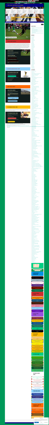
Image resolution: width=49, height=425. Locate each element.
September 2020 (33, 55)
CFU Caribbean (33, 95)
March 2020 (33, 59)
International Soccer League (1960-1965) (35, 163)
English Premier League (34, 128)
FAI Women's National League (34, 134)
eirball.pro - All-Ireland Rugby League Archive (37, 318)
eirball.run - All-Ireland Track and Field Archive (37, 378)
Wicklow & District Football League (35, 257)
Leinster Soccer (33, 186)
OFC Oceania (33, 213)
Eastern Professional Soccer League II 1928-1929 (36, 124)
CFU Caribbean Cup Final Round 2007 (12, 118)
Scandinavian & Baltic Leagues (34, 221)
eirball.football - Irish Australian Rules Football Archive (37, 320)
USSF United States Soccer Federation (35, 252)
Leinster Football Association (34, 181)
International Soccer (33, 162)
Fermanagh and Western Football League (35, 136)
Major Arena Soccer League (34, 188)
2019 (8, 80)
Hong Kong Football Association (35, 155)
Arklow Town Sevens (34, 76)
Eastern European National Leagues (35, 123)
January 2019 (33, 67)
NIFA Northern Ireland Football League (35, 204)
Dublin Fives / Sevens (34, 120)
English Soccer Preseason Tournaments (35, 130)
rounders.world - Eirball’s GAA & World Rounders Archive (37, 362)
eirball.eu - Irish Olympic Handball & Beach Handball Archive (37, 394)
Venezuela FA (33, 255)
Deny (41, 422)
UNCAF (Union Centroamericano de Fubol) (35, 245)
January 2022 (33, 45)
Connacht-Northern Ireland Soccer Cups (35, 112)
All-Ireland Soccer (33, 72)
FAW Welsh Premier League (34, 135)
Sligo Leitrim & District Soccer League (35, 224)
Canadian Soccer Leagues (34, 88)
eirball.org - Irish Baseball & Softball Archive (37, 280)
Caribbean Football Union (34, 89)
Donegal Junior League (34, 119)
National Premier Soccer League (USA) (35, 201)
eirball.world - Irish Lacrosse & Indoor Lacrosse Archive (37, 288)
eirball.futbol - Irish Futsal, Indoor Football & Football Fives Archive (37, 323)
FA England (33, 131)
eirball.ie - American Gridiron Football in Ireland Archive (37, 277)
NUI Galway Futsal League (34, 210)
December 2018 (33, 68)
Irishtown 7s (33, 173)
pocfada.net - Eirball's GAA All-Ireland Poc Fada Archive (37, 365)
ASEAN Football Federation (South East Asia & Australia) (37, 77)
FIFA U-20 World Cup (34, 138)
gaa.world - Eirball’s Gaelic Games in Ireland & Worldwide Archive (37, 357)
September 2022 (33, 40)
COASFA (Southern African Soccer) (35, 100)
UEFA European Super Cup (34, 237)
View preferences (46, 422)
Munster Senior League (34, 198)
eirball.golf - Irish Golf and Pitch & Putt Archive (37, 308)
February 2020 (33, 60)
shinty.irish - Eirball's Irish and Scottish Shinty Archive (37, 397)
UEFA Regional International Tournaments (35, 241)
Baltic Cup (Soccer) (33, 82)
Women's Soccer (33, 259)
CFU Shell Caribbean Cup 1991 (11, 121)
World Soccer (33, 261)
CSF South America (33, 115)
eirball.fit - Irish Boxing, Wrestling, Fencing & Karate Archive (37, 380)
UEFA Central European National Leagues (35, 232)
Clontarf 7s (33, 99)
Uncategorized (33, 247)
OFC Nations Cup (33, 212)
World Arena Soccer (33, 260)
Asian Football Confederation (34, 78)
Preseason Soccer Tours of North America (35, 217)
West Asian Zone (33, 256)
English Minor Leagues (34, 127)
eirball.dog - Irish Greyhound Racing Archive (37, 338)
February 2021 (33, 51)
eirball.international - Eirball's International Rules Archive (37, 368)
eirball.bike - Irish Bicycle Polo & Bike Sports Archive (37, 348)
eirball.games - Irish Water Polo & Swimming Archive (37, 341)
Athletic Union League (34, 80)
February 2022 (33, 44)
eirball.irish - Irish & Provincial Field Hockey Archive (37, 303)
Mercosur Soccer (33, 194)
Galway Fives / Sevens (34, 150)
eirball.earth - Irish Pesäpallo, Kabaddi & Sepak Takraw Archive (37, 402)
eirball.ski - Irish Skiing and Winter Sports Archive (37, 383)
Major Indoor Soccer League (34, 189)
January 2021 (33, 52)
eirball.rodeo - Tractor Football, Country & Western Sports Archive (37, 417)
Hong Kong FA (33, 154)
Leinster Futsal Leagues (34, 182)
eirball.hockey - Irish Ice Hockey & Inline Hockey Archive (37, 283)
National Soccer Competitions (34, 202)
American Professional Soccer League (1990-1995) (36, 73)
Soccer (32, 225)
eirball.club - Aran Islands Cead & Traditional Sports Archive (37, 370)
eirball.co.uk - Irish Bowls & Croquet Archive (37, 328)
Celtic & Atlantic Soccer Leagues (35, 92)
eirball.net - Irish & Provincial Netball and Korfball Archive (37, 305)
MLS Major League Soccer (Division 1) (35, 196)
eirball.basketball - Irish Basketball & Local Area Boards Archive (37, 285)
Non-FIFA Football (33, 205)
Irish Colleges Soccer (34, 169)
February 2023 (33, 39)
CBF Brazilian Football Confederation (35, 90)
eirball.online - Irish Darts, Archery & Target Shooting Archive (37, 385)
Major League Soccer (34, 190)
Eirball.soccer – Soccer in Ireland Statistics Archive (25, 18)
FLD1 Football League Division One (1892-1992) (36, 142)
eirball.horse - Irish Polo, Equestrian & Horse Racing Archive (37, 346)
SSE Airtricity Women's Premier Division (35, 229)
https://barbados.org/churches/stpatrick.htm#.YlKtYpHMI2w (14, 124)
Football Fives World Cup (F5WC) (35, 148)
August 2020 (33, 56)
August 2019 (33, 64)
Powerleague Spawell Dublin (34, 216)
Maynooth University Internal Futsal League (36, 192)
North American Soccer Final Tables (35, 206)
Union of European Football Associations (35, 248)
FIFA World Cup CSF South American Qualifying (36, 140)
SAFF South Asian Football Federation (35, 220)
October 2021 (33, 47)
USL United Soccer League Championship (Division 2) (36, 251)
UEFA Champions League (34, 233)
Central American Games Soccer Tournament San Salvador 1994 (13, 98)
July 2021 (32, 48)
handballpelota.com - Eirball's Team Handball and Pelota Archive (37, 399)
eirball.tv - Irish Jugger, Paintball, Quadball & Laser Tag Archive (37, 414)
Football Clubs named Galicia (34, 146)
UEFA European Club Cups (34, 236)
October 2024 (33, 36)
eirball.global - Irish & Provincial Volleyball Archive (37, 290)
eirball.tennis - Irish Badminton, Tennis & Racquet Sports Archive (37, 326)
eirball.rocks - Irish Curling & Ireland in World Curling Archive (37, 388)
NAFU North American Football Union (35, 200)
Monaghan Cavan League (34, 197)
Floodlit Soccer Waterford (34, 143)
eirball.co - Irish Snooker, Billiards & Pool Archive (37, 331)
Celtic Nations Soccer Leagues (34, 93)
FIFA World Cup (33, 139)
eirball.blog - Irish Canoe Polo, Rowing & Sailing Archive (37, 343)
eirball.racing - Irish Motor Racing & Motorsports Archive (37, 351)
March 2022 (33, 43)
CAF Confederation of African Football (35, 86)
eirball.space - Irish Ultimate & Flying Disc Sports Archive (37, 412)
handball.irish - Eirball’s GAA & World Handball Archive (37, 360)
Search (32, 23)
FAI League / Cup (33, 132)
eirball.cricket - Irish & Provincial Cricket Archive (37, 300)
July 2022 (32, 41)
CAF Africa (33, 85)
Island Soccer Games (34, 174)
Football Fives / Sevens (34, 147)
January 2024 (33, 37)
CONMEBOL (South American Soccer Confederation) (36, 108)
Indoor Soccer (33, 158)
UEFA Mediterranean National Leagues (35, 240)
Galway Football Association (34, 151)
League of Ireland (33, 177)
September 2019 (33, 63)
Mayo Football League (34, 193)
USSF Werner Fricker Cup (34, 253)
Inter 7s (32, 159)
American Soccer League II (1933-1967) (35, 74)
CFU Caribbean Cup (33, 96)
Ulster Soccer (33, 244)
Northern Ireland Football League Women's (35, 208)
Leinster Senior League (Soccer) (34, 185)
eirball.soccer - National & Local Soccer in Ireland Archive (37, 311)
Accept (36, 422)
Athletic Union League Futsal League (35, 81)
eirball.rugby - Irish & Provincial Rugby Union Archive (37, 298)
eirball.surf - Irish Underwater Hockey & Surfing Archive (37, 409)
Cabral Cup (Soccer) (33, 84)
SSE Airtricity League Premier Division (35, 228)
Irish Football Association (34, 170)
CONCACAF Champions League (35, 103)
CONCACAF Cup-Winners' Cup (34, 104)
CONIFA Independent (34, 107)
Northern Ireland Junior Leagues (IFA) (35, 209)
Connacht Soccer (33, 111)
